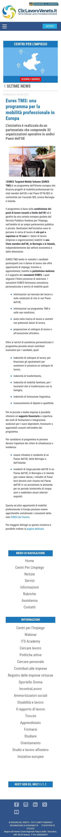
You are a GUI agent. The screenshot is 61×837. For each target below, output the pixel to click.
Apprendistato (30, 722)
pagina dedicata (35, 528)
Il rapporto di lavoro (30, 709)
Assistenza (30, 600)
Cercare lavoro (30, 648)
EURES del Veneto (20, 517)
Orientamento (30, 743)
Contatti (29, 607)
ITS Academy (30, 641)
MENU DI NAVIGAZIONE (30, 553)
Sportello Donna (30, 682)
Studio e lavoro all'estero (30, 749)
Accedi (50, 26)
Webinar (31, 634)
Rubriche (29, 594)
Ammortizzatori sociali (30, 695)
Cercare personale (30, 661)
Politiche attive (31, 655)
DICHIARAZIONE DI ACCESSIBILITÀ (24, 825)
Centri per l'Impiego (30, 628)
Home (29, 561)
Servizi (29, 580)
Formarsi (30, 729)
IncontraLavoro (30, 688)
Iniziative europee (31, 756)
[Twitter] (45, 804)
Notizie (29, 574)
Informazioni (29, 587)
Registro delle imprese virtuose (30, 675)
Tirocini (30, 716)
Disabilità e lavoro (30, 702)
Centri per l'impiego (29, 567)
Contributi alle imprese (30, 668)
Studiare (30, 736)
